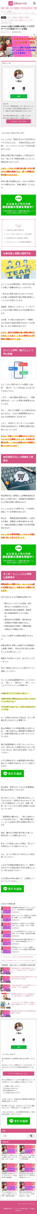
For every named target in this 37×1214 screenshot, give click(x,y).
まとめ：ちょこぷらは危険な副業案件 (18, 242)
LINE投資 (20, 17)
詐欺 (6, 22)
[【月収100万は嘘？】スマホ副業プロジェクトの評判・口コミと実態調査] (18, 988)
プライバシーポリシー (29, 1203)
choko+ (8, 17)
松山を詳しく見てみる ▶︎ (18, 121)
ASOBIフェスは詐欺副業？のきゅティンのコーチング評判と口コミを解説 (18, 960)
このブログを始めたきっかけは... (18, 1073)
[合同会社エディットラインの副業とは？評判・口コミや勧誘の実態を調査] (18, 950)
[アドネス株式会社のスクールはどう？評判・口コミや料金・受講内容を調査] (18, 934)
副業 (3, 8)
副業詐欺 (21, 20)
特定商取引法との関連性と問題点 (17, 238)
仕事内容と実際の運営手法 (15, 230)
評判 (10, 22)
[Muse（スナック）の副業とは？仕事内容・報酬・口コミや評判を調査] (18, 918)
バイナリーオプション (26, 8)
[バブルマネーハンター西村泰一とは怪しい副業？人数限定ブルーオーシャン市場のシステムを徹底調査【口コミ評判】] (18, 1005)
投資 (7, 8)
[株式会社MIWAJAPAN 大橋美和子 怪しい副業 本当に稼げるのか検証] (18, 979)
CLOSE (18, 226)
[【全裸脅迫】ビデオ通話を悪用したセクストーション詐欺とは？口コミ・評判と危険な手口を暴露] (18, 971)
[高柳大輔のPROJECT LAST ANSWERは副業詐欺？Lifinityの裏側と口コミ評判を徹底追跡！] (18, 1014)
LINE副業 (14, 17)
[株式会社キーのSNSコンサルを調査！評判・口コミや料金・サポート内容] (18, 926)
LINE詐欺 (27, 17)
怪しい (31, 20)
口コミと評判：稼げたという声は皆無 (18, 234)
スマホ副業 (10, 20)
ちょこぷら (4, 20)
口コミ (26, 20)
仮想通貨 (16, 8)
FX (11, 8)
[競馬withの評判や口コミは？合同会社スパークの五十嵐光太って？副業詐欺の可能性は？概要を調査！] (18, 996)
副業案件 (4, 17)
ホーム (20, 1203)
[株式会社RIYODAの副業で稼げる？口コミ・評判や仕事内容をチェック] (18, 942)
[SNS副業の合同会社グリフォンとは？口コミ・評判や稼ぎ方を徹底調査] (18, 910)
